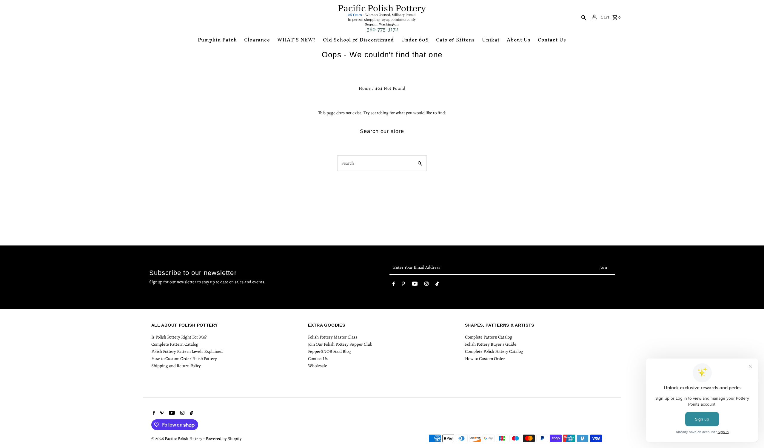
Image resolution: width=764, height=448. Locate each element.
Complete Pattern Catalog (174, 344)
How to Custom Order (485, 359)
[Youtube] (415, 284)
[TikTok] (437, 284)
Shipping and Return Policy (176, 366)
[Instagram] (426, 284)
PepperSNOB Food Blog (329, 351)
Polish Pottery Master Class (332, 337)
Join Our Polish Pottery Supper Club (340, 344)
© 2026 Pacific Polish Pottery (177, 438)
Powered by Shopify (224, 438)
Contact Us (318, 359)
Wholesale (317, 366)
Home (365, 88)
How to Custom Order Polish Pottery (184, 359)
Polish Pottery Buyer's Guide (490, 344)
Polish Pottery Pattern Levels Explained (187, 351)
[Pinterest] (403, 284)
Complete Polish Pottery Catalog (494, 351)
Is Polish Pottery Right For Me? (179, 337)
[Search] (584, 17)
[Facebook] (393, 284)
